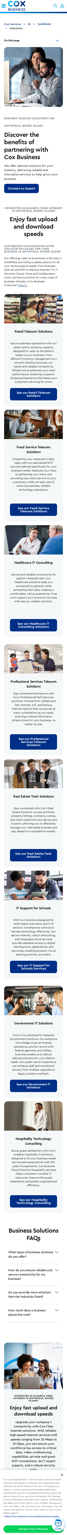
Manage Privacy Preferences (33, 1529)
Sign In (22, 285)
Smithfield (44, 24)
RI (29, 24)
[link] (3, 6)
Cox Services (12, 24)
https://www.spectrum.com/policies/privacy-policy (31, 1516)
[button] (55, 6)
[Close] (62, 1475)
